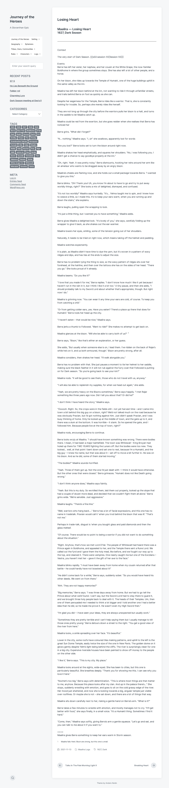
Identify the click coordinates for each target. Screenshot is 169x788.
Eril (38, 134)
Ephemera (29, 44)
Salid (12, 152)
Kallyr (26, 145)
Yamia (31, 166)
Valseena (14, 159)
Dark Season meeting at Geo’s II (26, 100)
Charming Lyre (17, 95)
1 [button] (128, 333)
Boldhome (31, 131)
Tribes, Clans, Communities (22, 49)
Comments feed (18, 184)
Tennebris (29, 156)
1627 (24, 127)
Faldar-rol (15, 91)
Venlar (30, 159)
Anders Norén (111, 783)
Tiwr (37, 156)
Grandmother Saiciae (19, 141)
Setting (34, 39)
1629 (36, 127)
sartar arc (20, 152)
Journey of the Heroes (20, 39)
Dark (12, 134)
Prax (32, 149)
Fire (27, 138)
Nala (19, 149)
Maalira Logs (84, 749)
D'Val (39, 131)
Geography (15, 44)
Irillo (20, 145)
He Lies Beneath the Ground (24, 86)
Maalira (33, 145)
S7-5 (12, 81)
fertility (13, 138)
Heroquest (33, 141)
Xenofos (23, 166)
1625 (12, 127)
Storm (13, 156)
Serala (33, 152)
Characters (24, 54)
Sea (27, 152)
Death (18, 134)
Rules (13, 54)
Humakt (14, 145)
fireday (33, 138)
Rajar (38, 149)
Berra (13, 131)
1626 (18, 127)
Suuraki (20, 156)
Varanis (22, 159)
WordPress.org (17, 187)
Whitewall (29, 163)
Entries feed (16, 181)
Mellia (13, 149)
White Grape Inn (17, 163)
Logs (36, 54)
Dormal (26, 134)
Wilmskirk (14, 166)
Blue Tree (21, 131)
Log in (13, 178)
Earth (33, 134)
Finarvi (21, 138)
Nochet (26, 149)
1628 (30, 127)
